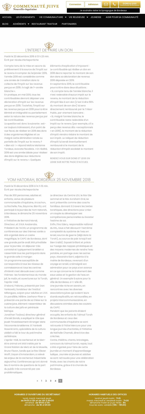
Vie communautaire (51, 17)
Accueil (7, 17)
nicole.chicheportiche (26, 60)
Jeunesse (95, 17)
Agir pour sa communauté (122, 17)
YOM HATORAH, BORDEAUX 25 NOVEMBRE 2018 (49, 179)
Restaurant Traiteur (44, 24)
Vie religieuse (77, 17)
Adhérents (19, 24)
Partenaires (69, 24)
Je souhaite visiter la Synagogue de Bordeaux (103, 10)
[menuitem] (7, 17)
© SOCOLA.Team (72, 411)
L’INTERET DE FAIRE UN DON (49, 50)
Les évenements (25, 17)
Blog (5, 24)
